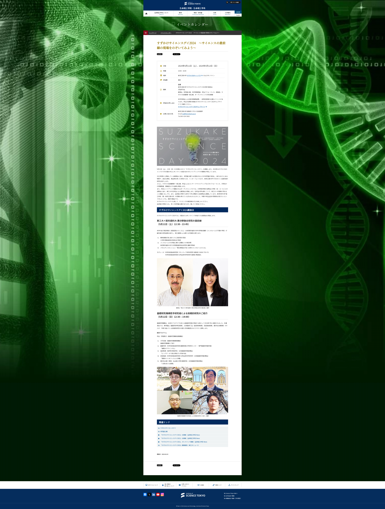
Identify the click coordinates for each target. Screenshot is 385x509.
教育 (180, 13)
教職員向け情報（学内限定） (234, 498)
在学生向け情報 (230, 496)
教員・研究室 (198, 13)
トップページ (146, 14)
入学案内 (227, 13)
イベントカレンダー (166, 33)
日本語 (238, 12)
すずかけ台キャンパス (194, 75)
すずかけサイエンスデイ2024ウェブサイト (191, 107)
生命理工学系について (161, 13)
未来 (214, 13)
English (238, 15)
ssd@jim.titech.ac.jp (189, 114)
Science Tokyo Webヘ (232, 493)
